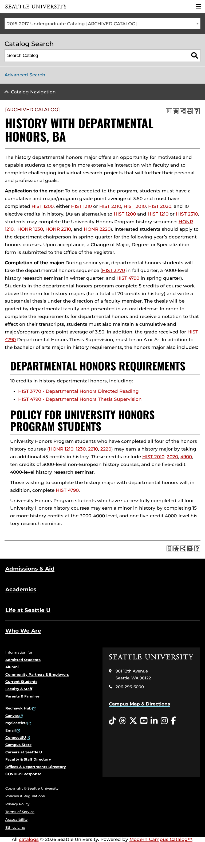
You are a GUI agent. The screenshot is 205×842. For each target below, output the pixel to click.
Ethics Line (15, 827)
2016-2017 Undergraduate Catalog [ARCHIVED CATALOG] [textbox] (72, 23)
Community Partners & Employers (37, 674)
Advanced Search (25, 74)
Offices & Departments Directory (35, 767)
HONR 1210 (61, 449)
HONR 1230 (30, 229)
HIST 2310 (110, 206)
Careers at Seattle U (23, 752)
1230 (81, 449)
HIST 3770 (113, 270)
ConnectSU (15, 737)
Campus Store (18, 744)
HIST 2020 (159, 206)
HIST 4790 (127, 278)
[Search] (194, 55)
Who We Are (23, 631)
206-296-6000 (130, 686)
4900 (186, 456)
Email (10, 730)
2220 (105, 449)
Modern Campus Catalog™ (160, 839)
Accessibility (16, 819)
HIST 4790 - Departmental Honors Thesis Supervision (80, 399)
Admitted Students (23, 660)
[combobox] (102, 23)
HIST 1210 (81, 206)
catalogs (29, 839)
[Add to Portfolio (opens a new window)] (176, 111)
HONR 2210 (58, 229)
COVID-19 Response (23, 774)
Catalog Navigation (33, 91)
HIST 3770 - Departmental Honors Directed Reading (78, 391)
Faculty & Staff (18, 689)
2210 (93, 449)
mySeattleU (16, 723)
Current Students (21, 681)
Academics (20, 589)
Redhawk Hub (18, 708)
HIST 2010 (135, 206)
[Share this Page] (183, 111)
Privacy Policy (17, 804)
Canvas (12, 715)
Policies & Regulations (25, 796)
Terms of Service (19, 812)
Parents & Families (22, 696)
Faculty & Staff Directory (28, 759)
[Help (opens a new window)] (197, 111)
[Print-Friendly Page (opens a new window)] (190, 111)
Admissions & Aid (29, 569)
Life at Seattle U (27, 610)
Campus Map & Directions (139, 704)
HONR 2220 (97, 229)
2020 (172, 456)
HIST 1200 (42, 206)
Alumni (12, 667)
